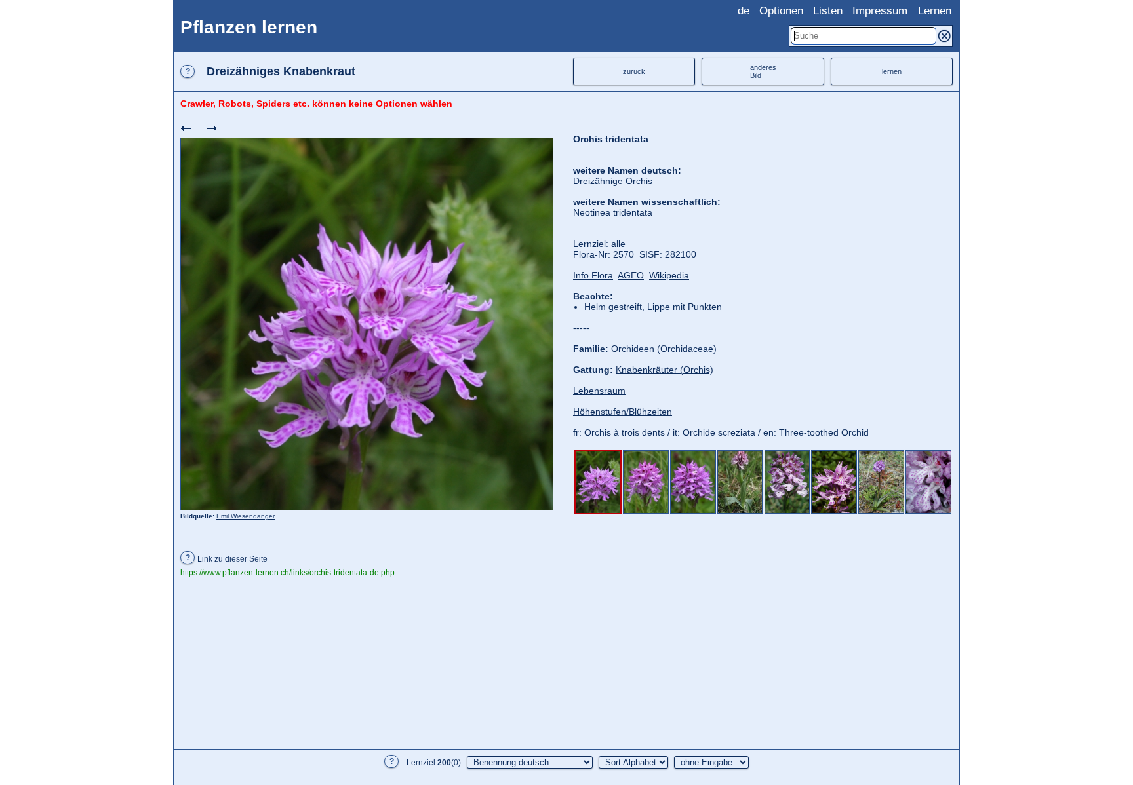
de (743, 11)
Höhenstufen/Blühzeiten (622, 411)
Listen (828, 11)
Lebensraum (599, 390)
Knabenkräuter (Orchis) (664, 369)
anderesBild (763, 71)
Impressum (879, 11)
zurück (634, 71)
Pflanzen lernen (248, 27)
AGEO (631, 275)
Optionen (781, 11)
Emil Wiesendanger (245, 516)
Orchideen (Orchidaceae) (664, 348)
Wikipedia (669, 275)
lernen (892, 71)
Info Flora (593, 275)
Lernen (934, 11)
